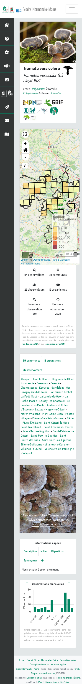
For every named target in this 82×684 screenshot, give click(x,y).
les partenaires (53, 343)
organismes (52, 360)
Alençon (25, 379)
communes (31, 360)
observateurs (32, 370)
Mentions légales (58, 664)
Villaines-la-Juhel (31, 448)
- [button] (25, 157)
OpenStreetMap (41, 259)
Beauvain (42, 383)
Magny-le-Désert (55, 409)
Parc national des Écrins (69, 677)
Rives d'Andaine (32, 422)
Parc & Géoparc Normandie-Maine (42, 660)
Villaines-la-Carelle (56, 444)
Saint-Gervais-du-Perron (59, 427)
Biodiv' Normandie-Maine (39, 9)
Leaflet (24, 259)
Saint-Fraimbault (31, 427)
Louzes (39, 409)
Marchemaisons (30, 413)
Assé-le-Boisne (41, 379)
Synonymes (30, 560)
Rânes (70, 418)
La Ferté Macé (29, 396)
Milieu (44, 551)
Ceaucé (55, 383)
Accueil (22, 660)
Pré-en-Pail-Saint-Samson (48, 418)
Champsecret (29, 387)
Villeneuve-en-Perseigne (59, 448)
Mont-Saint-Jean (52, 413)
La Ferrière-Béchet (61, 392)
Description (30, 551)
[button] (25, 150)
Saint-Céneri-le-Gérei (56, 422)
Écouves (44, 387)
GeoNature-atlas (34, 677)
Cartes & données (68, 660)
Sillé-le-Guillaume (31, 444)
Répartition (57, 551)
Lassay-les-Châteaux (51, 400)
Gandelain (57, 387)
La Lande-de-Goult (51, 396)
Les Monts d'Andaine (45, 405)
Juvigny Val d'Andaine (34, 392)
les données (28, 343)
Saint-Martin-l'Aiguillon (36, 431)
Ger (68, 387)
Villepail (27, 453)
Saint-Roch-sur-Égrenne (56, 440)
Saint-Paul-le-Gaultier (44, 435)
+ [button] (25, 143)
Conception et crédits (39, 664)
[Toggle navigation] (72, 9)
